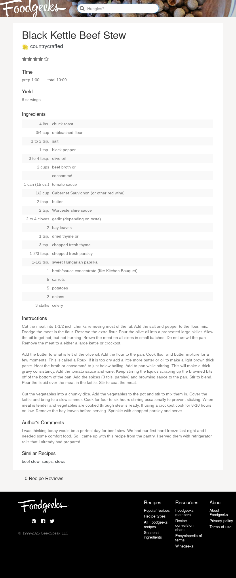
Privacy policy (221, 520)
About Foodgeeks (219, 512)
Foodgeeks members (184, 512)
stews (60, 461)
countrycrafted (46, 46)
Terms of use (220, 526)
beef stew (30, 461)
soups (47, 461)
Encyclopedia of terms (188, 538)
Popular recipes (157, 510)
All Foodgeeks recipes (156, 524)
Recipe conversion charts (184, 525)
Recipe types (155, 516)
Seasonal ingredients (153, 535)
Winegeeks (184, 546)
